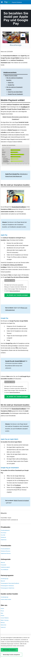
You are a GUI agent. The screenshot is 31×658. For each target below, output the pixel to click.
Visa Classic (3, 532)
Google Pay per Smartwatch (15, 94)
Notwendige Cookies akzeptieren (11, 654)
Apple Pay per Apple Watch (15, 91)
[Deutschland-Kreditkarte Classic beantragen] (15, 196)
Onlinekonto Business (5, 551)
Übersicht (3, 562)
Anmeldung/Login (4, 578)
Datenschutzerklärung (15, 641)
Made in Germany (5, 620)
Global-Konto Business (6, 553)
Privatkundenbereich (5, 530)
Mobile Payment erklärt (11, 75)
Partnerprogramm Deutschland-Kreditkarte (10, 583)
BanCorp (3, 622)
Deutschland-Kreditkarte (19, 207)
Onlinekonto (3, 537)
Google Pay (11, 85)
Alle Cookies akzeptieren (9, 649)
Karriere (2, 615)
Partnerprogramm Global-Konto (7, 588)
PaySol (2, 608)
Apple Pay (10, 82)
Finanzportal (3, 564)
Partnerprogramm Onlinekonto (7, 585)
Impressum (3, 627)
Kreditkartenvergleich (5, 567)
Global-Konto (3, 539)
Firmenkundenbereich (5, 548)
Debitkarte (18, 487)
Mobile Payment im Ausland (21, 500)
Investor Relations (5, 617)
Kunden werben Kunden (6, 599)
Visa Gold (3, 535)
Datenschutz (3, 624)
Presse (2, 610)
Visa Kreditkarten (4, 569)
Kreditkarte (24, 107)
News (2, 613)
